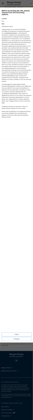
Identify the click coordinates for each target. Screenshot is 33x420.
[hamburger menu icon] (3, 3)
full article (5, 345)
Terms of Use (15, 95)
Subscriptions (5, 406)
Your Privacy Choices (7, 413)
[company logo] (14, 3)
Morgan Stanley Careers (8, 371)
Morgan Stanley (6, 368)
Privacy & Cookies (6, 410)
